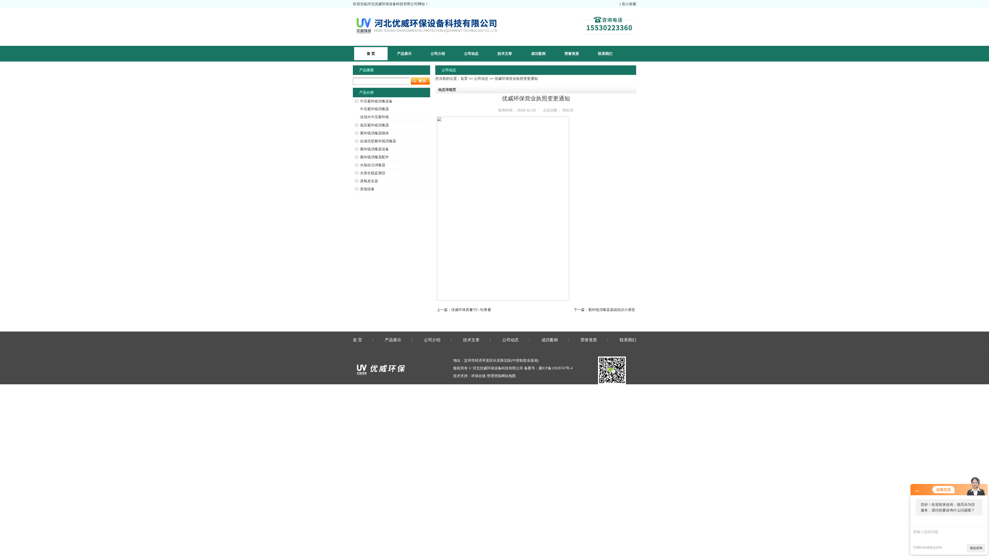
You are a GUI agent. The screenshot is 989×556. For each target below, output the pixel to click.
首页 (464, 78)
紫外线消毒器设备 (374, 149)
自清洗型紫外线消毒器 (378, 141)
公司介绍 (438, 53)
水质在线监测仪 (372, 173)
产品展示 (404, 53)
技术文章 (505, 53)
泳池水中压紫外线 (374, 117)
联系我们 (605, 53)
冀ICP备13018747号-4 (556, 368)
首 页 (357, 340)
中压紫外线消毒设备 (376, 101)
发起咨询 (976, 548)
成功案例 (538, 53)
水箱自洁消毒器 (372, 165)
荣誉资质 (572, 53)
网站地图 (508, 376)
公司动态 (471, 53)
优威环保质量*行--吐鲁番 (471, 310)
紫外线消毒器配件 (374, 157)
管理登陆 (494, 376)
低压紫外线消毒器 (374, 125)
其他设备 (367, 189)
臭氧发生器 (369, 181)
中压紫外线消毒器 (374, 109)
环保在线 (478, 376)
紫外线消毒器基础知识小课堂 (611, 310)
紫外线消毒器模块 (374, 133)
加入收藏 (629, 4)
